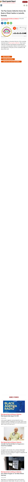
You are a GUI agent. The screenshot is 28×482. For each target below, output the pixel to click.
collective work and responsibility (11, 61)
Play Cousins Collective (14, 43)
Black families (6, 56)
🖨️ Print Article (4, 20)
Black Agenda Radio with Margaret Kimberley (10, 18)
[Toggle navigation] (1, 5)
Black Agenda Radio (4, 38)
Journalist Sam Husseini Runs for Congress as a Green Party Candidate (12, 444)
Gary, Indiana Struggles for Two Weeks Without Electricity (12, 474)
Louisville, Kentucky (8, 59)
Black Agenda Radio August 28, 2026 (10, 416)
